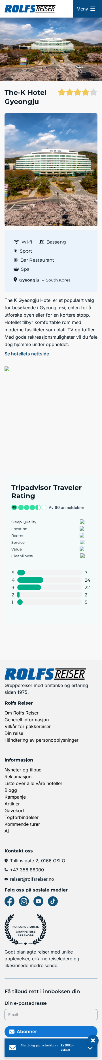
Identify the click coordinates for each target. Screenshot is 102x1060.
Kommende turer (22, 824)
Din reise (14, 733)
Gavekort (14, 810)
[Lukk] (93, 1040)
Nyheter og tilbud (23, 770)
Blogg (11, 790)
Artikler (12, 804)
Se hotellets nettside (27, 354)
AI (7, 831)
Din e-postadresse (26, 1003)
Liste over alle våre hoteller (33, 783)
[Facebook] (9, 901)
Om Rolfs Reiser (22, 713)
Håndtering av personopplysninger (41, 740)
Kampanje (15, 797)
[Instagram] (24, 901)
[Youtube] (38, 901)
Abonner (27, 1031)
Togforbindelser (22, 817)
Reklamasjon (18, 776)
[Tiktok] (53, 901)
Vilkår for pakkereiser (28, 726)
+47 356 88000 (27, 870)
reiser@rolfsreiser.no (32, 879)
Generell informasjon (27, 719)
